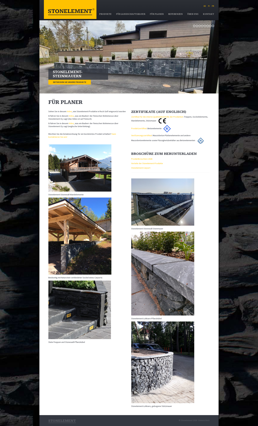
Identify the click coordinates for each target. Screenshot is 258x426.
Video (69, 111)
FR (213, 6)
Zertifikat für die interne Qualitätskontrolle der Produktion (157, 116)
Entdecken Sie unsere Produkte (69, 82)
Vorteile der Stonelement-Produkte (147, 163)
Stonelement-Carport (140, 167)
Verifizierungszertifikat (141, 135)
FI (209, 6)
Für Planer (157, 14)
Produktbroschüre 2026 (141, 159)
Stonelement (70, 9)
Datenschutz (204, 420)
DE (205, 6)
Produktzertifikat (139, 128)
